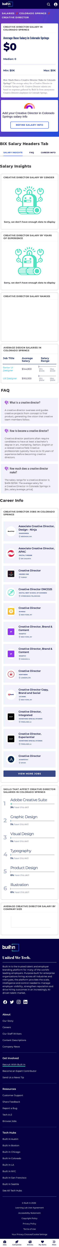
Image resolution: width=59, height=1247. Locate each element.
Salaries (8, 13)
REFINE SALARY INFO (29, 125)
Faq (31, 152)
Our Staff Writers (12, 1033)
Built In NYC (9, 1171)
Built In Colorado (12, 1158)
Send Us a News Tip (13, 1077)
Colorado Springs (32, 13)
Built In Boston (11, 1145)
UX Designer (10, 378)
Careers (7, 1027)
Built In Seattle (11, 1184)
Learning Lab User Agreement (29, 1207)
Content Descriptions (14, 1040)
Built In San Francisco (14, 1177)
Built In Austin (10, 1139)
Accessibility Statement (29, 1213)
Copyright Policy (29, 1218)
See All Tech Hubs (12, 1190)
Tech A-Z (7, 1114)
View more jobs (29, 773)
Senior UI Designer (8, 369)
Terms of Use (29, 1229)
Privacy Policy (29, 1223)
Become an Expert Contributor (20, 1071)
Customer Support (13, 1095)
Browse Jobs (10, 1121)
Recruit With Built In (14, 1064)
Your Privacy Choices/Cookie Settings (29, 1234)
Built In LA (8, 1164)
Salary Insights (13, 152)
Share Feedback (11, 1101)
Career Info (48, 152)
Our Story (8, 1020)
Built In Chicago (11, 1152)
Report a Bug (10, 1108)
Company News (11, 1046)
